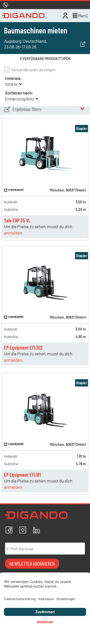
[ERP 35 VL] (45, 176)
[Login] (65, 16)
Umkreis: (13, 78)
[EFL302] (45, 303)
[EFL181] (45, 430)
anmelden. (13, 232)
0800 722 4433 (31, 5)
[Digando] (23, 15)
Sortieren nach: (19, 92)
